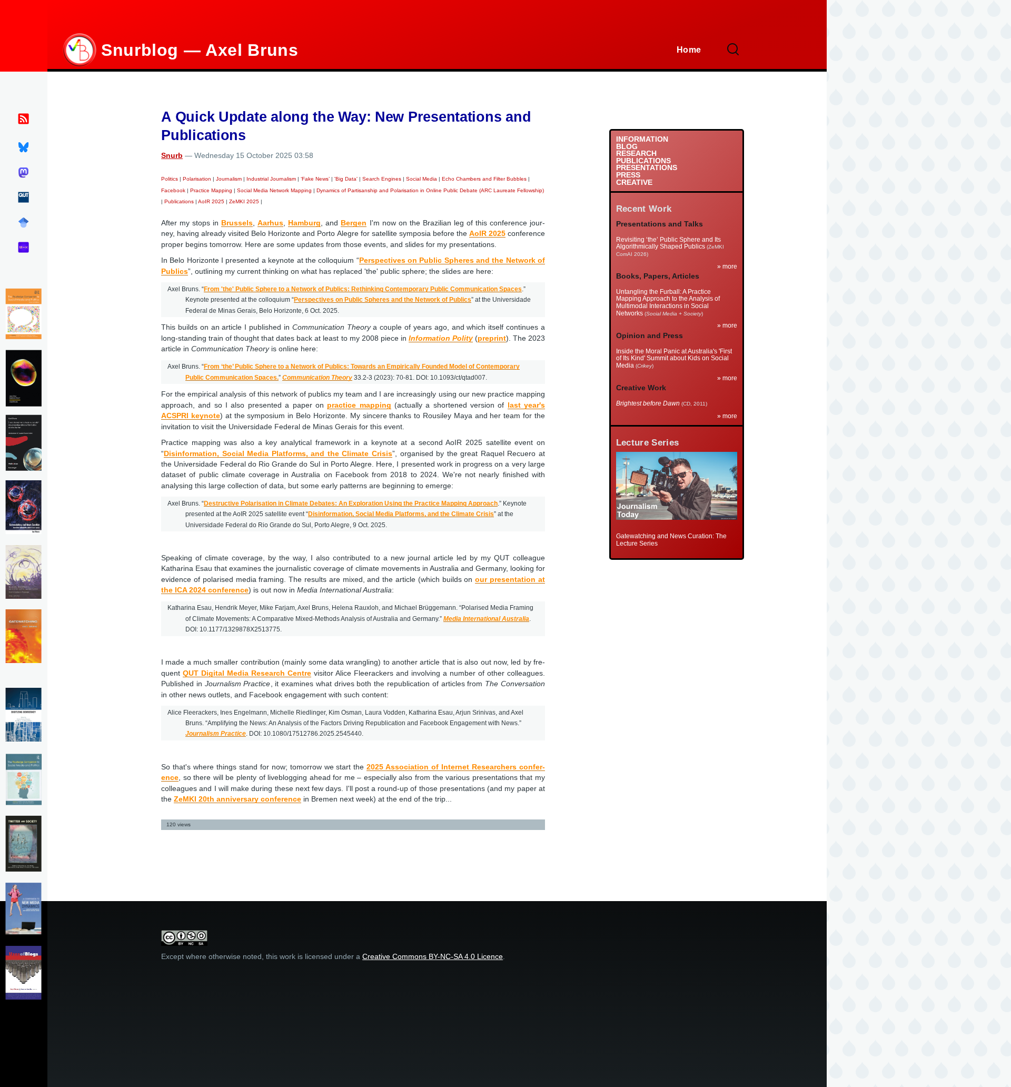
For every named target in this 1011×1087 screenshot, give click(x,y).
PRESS (628, 175)
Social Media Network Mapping (274, 190)
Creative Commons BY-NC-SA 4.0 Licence (432, 957)
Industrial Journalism (271, 179)
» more (727, 266)
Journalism (229, 179)
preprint (492, 338)
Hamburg (304, 223)
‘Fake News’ (315, 179)
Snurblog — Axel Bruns (199, 50)
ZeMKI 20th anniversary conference (237, 799)
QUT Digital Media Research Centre (247, 673)
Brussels (237, 223)
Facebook (173, 190)
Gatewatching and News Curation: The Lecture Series (671, 539)
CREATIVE (634, 182)
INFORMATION (642, 139)
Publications (179, 201)
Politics (169, 179)
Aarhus (270, 223)
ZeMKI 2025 (244, 201)
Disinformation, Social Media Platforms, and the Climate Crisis (278, 454)
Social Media (421, 179)
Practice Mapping (211, 190)
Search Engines (381, 179)
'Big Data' (346, 179)
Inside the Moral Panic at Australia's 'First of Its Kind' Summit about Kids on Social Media (674, 358)
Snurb (172, 156)
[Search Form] (733, 50)
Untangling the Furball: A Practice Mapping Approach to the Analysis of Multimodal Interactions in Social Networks (668, 302)
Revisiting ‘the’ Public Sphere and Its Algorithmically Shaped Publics (668, 243)
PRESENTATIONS (646, 168)
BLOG (627, 147)
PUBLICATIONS (643, 161)
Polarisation (197, 179)
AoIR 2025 (211, 201)
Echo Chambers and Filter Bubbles (484, 179)
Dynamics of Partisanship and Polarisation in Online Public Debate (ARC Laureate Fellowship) (430, 190)
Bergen (353, 223)
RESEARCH (636, 153)
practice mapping (359, 405)
